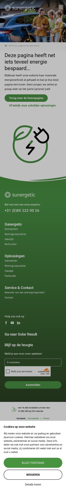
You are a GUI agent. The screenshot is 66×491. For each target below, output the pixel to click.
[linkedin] (18, 322)
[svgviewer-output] (20, 6)
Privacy (46, 418)
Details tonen (33, 484)
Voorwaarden (33, 418)
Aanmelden (33, 384)
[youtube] (12, 322)
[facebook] (6, 322)
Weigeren (33, 474)
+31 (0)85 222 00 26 (22, 210)
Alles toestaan (33, 463)
